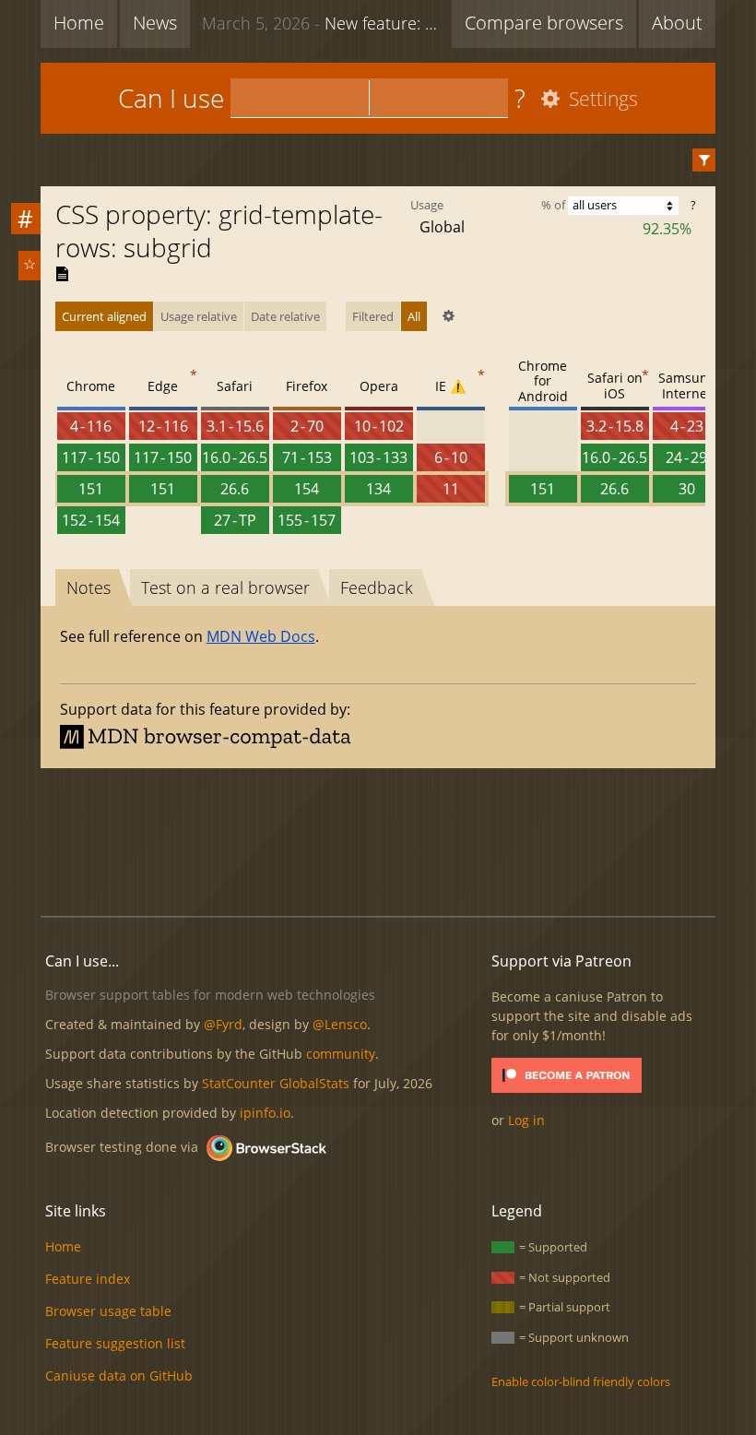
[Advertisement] (378, 839)
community (340, 1053)
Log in (526, 1120)
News (155, 22)
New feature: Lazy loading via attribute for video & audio (322, 23)
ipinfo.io (265, 1112)
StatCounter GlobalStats (275, 1083)
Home (78, 22)
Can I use (171, 97)
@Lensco (340, 1024)
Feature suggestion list (115, 1343)
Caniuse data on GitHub (119, 1375)
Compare (544, 22)
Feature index (87, 1278)
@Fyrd (223, 1024)
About (677, 22)
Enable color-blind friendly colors (580, 1381)
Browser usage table (108, 1311)
